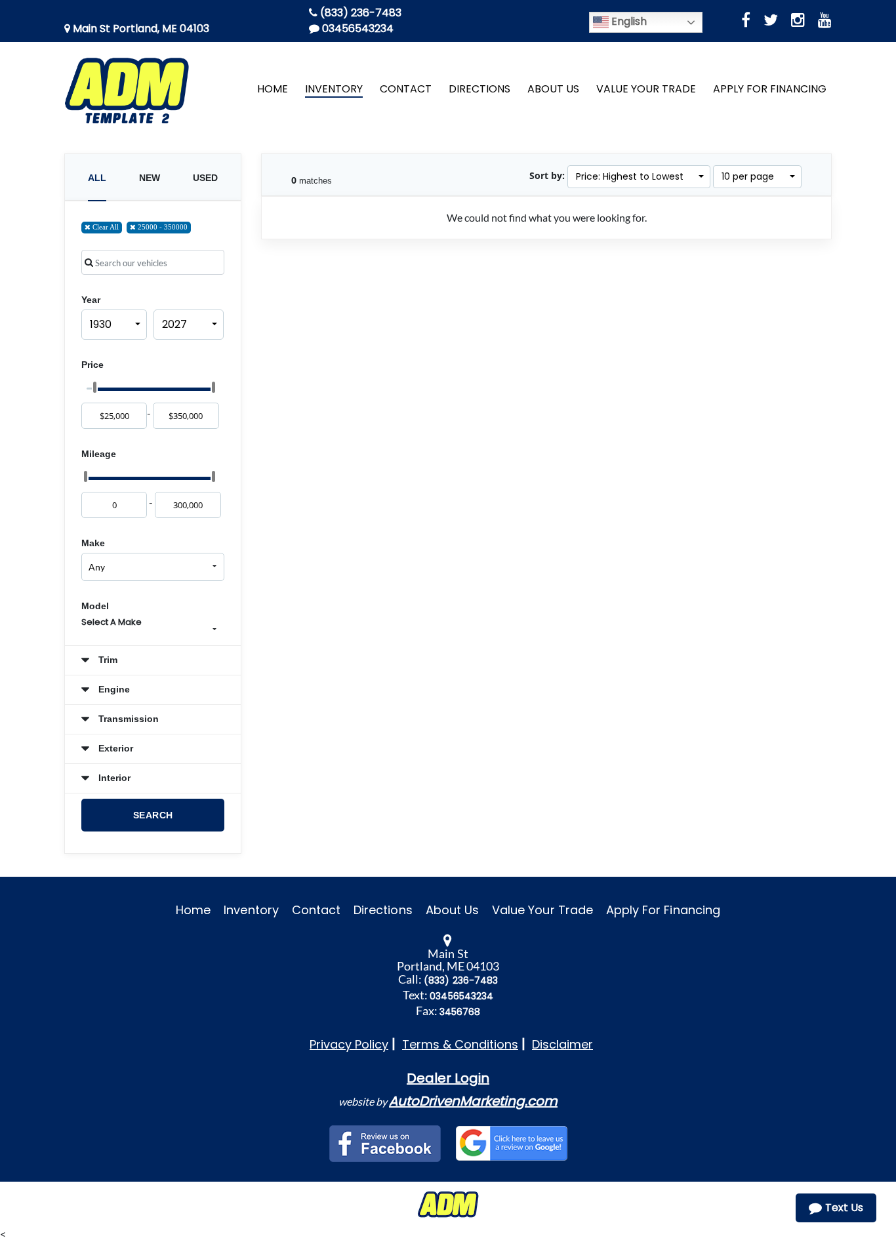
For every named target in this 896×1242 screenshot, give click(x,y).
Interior (113, 777)
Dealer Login (448, 1078)
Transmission (127, 718)
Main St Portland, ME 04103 (139, 28)
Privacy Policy (349, 1044)
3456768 (459, 1011)
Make (93, 543)
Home (193, 910)
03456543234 (356, 28)
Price (92, 364)
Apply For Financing (663, 910)
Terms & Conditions (460, 1044)
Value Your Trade (542, 910)
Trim (106, 659)
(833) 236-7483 (359, 12)
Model (95, 606)
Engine (113, 689)
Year (90, 299)
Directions (383, 910)
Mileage (98, 454)
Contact (316, 910)
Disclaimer (562, 1044)
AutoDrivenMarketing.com (473, 1101)
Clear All (105, 227)
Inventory (251, 910)
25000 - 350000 (162, 227)
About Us (452, 910)
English (628, 21)
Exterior (114, 748)
